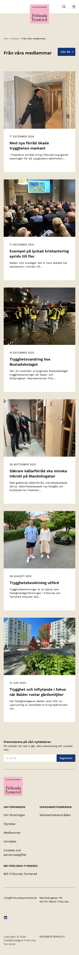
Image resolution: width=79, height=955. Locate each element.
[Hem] (39, 14)
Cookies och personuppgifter (15, 852)
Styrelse (9, 824)
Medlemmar (12, 832)
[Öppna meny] (74, 6)
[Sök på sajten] (64, 6)
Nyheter (15, 38)
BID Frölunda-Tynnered (20, 874)
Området (10, 841)
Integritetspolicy (52, 936)
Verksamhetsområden (55, 815)
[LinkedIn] (5, 918)
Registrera (66, 758)
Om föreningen (14, 815)
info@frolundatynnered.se (20, 897)
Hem (6, 38)
